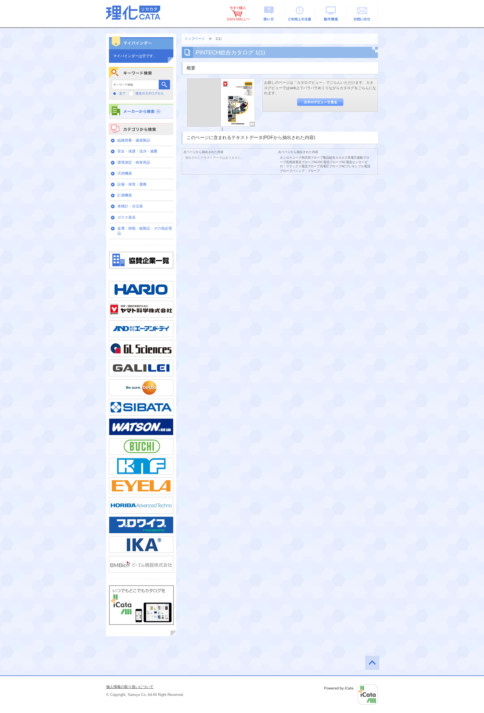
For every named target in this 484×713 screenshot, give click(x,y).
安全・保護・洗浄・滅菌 (137, 151)
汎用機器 (124, 173)
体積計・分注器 (130, 206)
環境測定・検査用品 (133, 162)
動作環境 (331, 13)
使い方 (269, 13)
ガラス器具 (126, 217)
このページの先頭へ (372, 663)
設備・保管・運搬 (131, 184)
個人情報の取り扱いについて (129, 687)
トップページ (195, 39)
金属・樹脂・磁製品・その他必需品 (144, 230)
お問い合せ (362, 13)
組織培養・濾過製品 (133, 140)
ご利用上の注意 (300, 13)
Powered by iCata (351, 694)
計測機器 (124, 195)
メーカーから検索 (141, 111)
